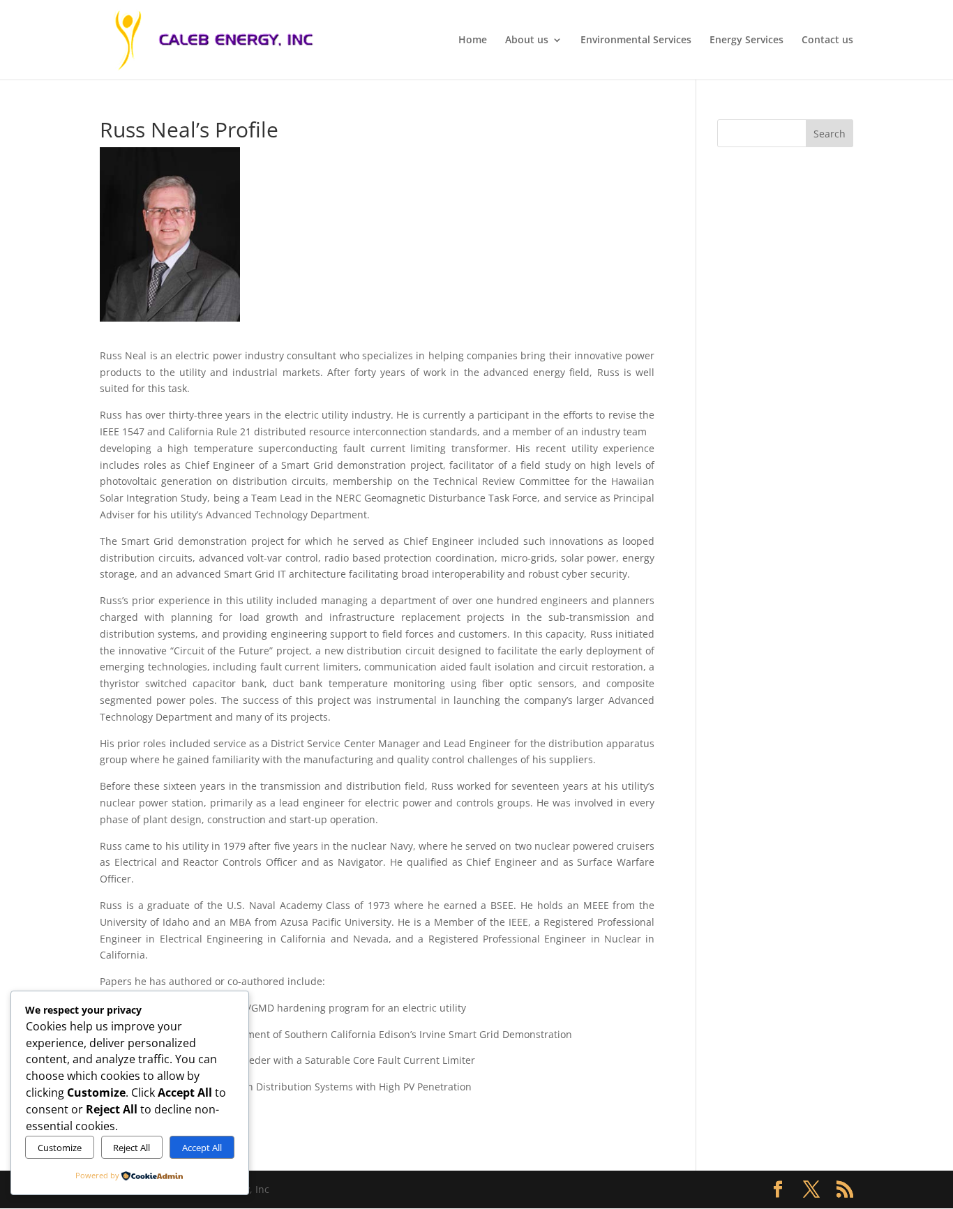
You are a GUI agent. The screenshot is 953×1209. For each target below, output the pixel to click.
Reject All (131, 1147)
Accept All (202, 1147)
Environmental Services (635, 40)
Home (472, 40)
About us (526, 40)
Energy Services (746, 40)
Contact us (827, 40)
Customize (60, 1147)
